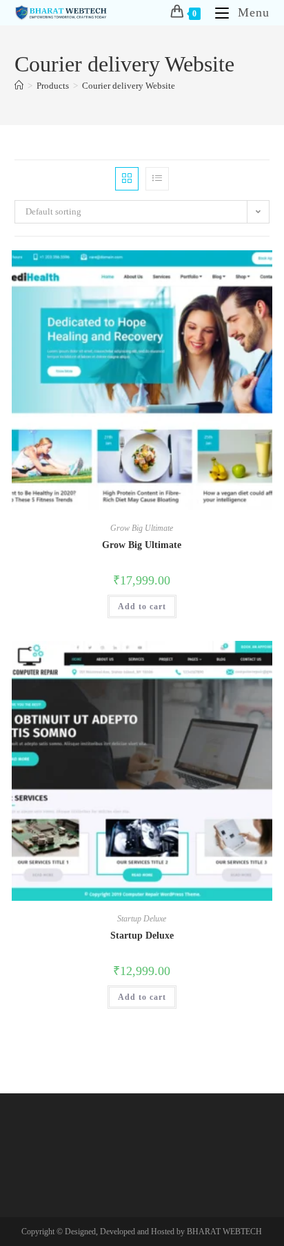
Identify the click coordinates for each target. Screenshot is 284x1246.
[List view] (157, 178)
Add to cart (142, 606)
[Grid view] (127, 178)
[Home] (18, 85)
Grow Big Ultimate (141, 528)
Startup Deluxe (141, 918)
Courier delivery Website (128, 85)
